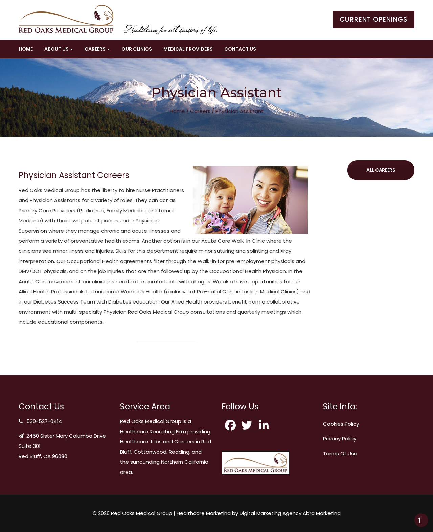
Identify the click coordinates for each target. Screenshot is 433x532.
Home (26, 49)
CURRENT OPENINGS (373, 19)
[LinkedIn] (265, 425)
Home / (179, 111)
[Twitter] (248, 425)
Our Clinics (136, 49)
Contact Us (240, 49)
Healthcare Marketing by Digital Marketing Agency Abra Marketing (259, 513)
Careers (200, 111)
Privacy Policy (339, 438)
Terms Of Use (340, 453)
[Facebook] (230, 425)
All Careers (380, 170)
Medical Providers (188, 49)
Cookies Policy (341, 423)
